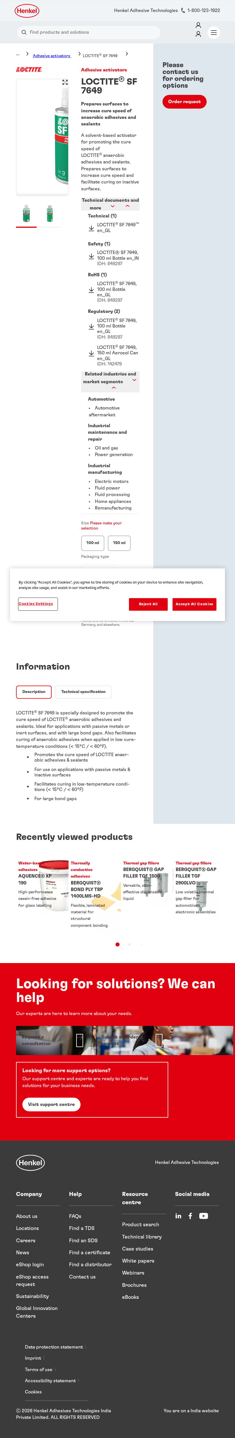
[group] (42, 153)
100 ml (92, 543)
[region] (117, 594)
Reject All (148, 604)
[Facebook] (190, 1216)
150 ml (119, 543)
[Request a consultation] (52, 1040)
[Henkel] (30, 1163)
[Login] (198, 25)
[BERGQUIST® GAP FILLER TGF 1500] (144, 895)
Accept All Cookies (194, 604)
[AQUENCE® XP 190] (39, 895)
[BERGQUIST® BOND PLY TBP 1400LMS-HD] (91, 895)
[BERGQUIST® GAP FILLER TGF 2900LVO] (196, 895)
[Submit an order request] (132, 1040)
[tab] (34, 692)
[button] (110, 216)
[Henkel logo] (27, 11)
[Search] (25, 32)
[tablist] (117, 944)
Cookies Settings (36, 604)
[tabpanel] (78, 754)
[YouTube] (203, 1216)
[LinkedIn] (178, 1216)
